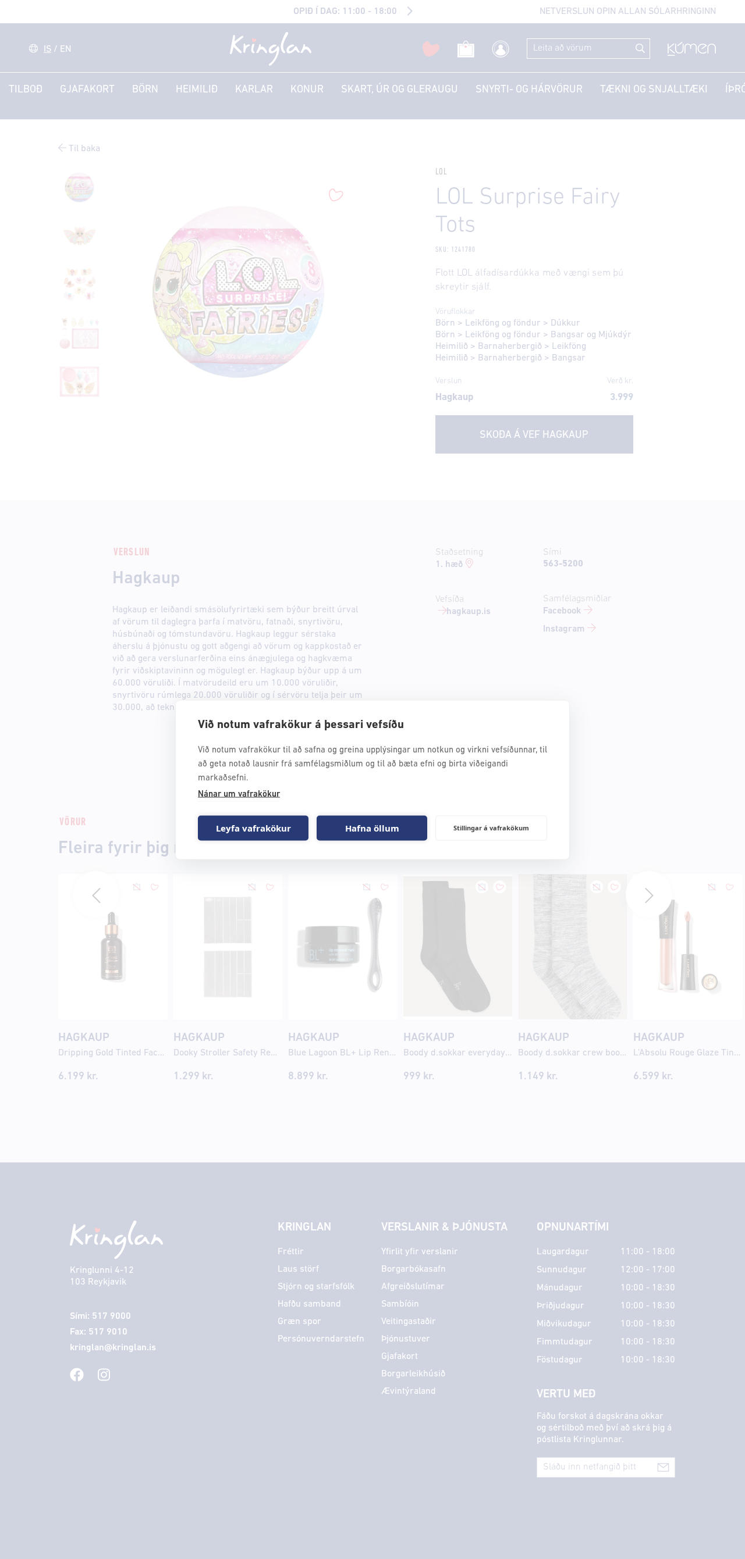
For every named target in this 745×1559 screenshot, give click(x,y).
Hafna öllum (372, 828)
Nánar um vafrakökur (239, 794)
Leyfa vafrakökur (253, 828)
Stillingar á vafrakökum (491, 827)
